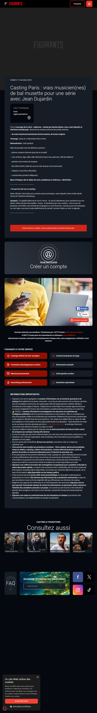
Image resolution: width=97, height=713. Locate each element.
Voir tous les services (74, 332)
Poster (84, 314)
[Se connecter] (89, 4)
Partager (83, 309)
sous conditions (69, 335)
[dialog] (21, 692)
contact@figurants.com (56, 424)
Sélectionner (32, 586)
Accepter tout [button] (21, 701)
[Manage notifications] (5, 708)
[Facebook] (78, 577)
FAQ (10, 583)
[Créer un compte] (48, 258)
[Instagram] (78, 590)
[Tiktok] (89, 590)
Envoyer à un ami (80, 320)
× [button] (38, 677)
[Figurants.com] (15, 3)
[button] (21, 706)
